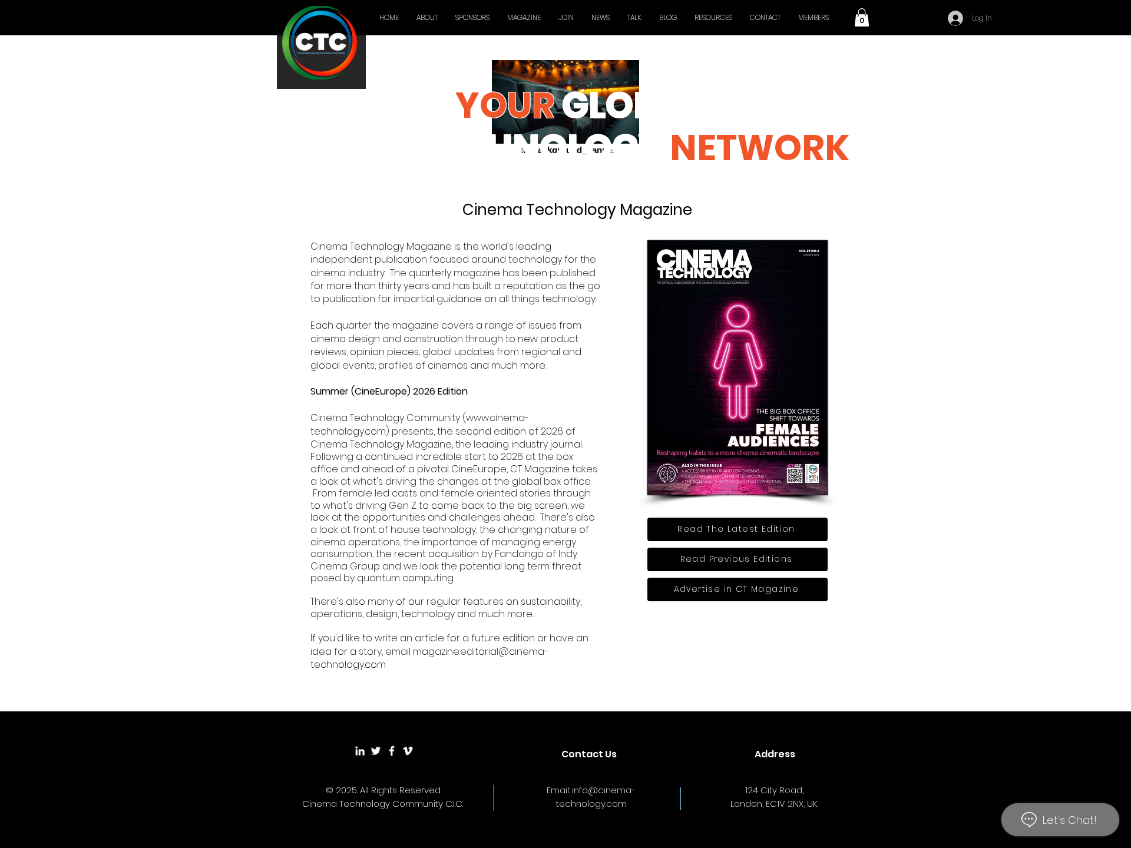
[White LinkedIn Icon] (359, 750)
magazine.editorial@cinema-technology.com (429, 658)
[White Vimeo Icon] (407, 750)
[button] (861, 17)
